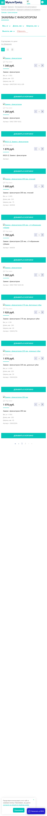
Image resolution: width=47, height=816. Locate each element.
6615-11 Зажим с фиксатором (15, 155)
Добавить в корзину (23, 96)
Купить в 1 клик (23, 91)
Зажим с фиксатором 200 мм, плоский (18, 193)
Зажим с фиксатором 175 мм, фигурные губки (21, 319)
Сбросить (21, 31)
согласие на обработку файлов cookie (16, 805)
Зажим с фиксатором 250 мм (14, 411)
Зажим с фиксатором (11, 72)
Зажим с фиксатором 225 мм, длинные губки (21, 365)
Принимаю (18, 810)
